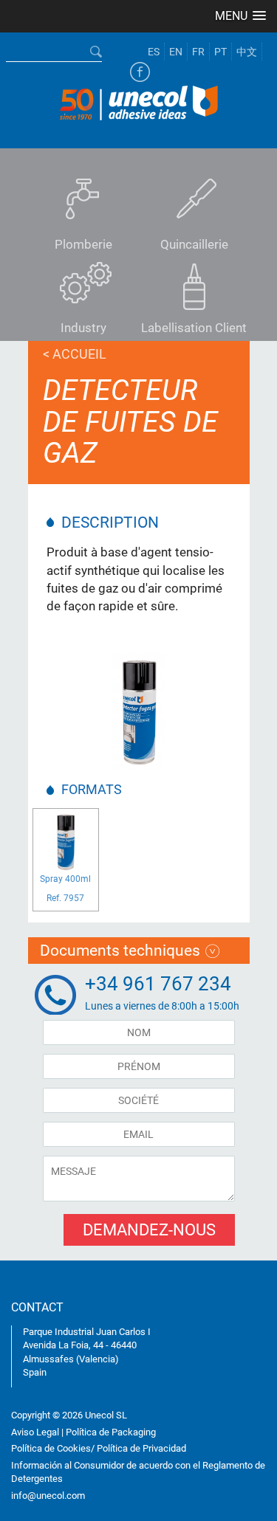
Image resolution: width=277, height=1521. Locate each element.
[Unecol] (138, 101)
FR (198, 52)
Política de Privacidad (141, 1448)
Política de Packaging (111, 1432)
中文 (246, 52)
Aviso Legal (35, 1432)
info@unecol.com (48, 1495)
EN (175, 52)
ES (154, 52)
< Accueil (74, 354)
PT (220, 52)
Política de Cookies (51, 1448)
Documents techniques (120, 950)
